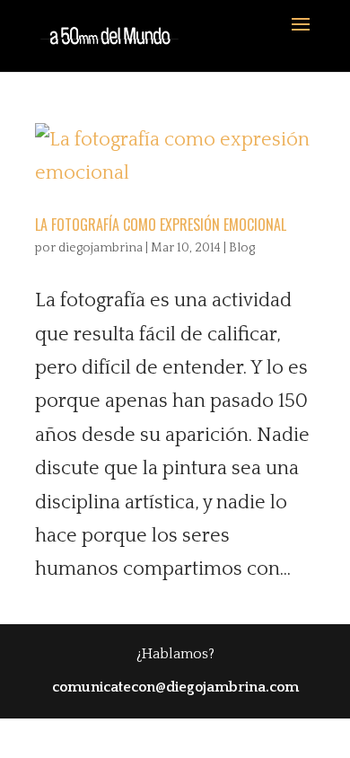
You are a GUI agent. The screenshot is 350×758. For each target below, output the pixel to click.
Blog (242, 248)
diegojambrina (100, 248)
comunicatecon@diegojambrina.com (175, 687)
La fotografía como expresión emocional (160, 224)
